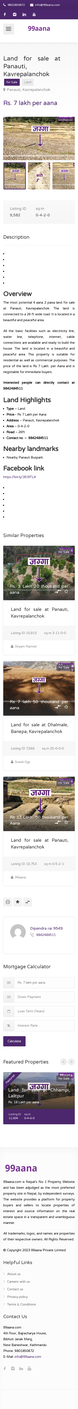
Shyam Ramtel (25, 646)
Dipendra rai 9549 (46, 928)
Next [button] (62, 143)
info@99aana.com (47, 5)
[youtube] (34, 14)
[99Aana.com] (39, 28)
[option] (39, 138)
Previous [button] (15, 143)
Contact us (15, 1289)
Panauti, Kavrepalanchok (28, 89)
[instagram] (15, 14)
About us (14, 1274)
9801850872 (16, 5)
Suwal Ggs (22, 762)
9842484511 (46, 935)
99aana (20, 877)
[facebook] (5, 14)
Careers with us (18, 1282)
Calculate (14, 1041)
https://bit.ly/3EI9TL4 (19, 477)
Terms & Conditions (21, 1304)
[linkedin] (24, 14)
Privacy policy (17, 1297)
